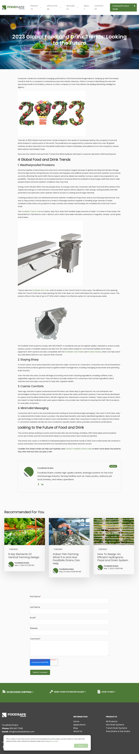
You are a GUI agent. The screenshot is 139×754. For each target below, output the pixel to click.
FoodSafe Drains (50, 51)
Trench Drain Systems (116, 728)
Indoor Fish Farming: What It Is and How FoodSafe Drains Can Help (66, 558)
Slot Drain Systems (115, 724)
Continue (81, 746)
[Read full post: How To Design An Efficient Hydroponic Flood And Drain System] (113, 531)
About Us (77, 731)
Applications (79, 724)
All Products (111, 721)
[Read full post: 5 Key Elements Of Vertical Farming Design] (24, 531)
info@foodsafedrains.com (21, 731)
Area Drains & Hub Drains (118, 731)
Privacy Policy (54, 741)
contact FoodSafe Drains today (78, 448)
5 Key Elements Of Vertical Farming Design (23, 555)
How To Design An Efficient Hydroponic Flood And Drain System (112, 557)
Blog (75, 728)
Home (76, 721)
